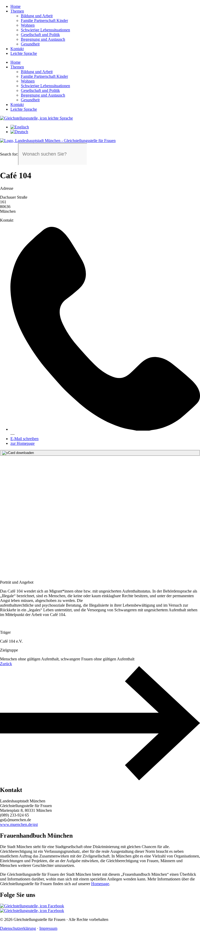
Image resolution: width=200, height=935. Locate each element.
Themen (17, 11)
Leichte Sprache (23, 53)
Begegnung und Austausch (43, 39)
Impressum (48, 928)
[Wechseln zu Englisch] (19, 127)
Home (15, 6)
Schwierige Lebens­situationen (45, 30)
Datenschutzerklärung (18, 928)
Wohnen (28, 25)
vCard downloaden (20, 453)
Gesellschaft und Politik (40, 34)
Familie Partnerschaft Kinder (44, 20)
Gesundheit (30, 44)
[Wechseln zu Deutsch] (19, 131)
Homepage (100, 883)
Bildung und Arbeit (37, 16)
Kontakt (17, 48)
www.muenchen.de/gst (19, 824)
